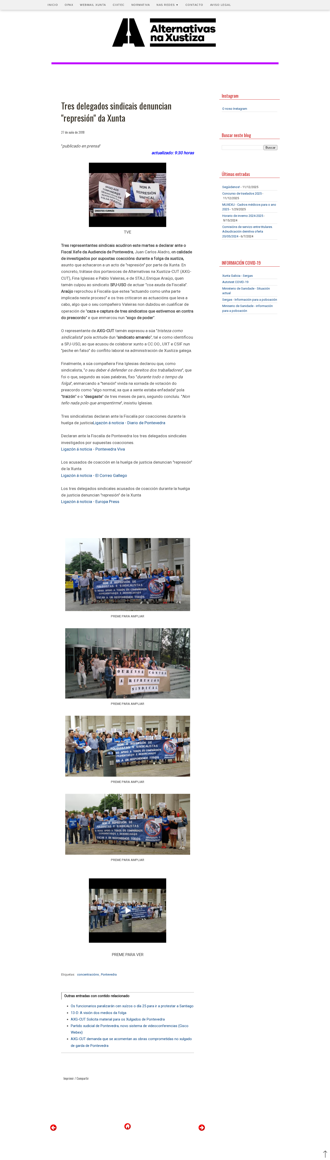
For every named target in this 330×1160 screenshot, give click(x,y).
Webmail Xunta (93, 4)
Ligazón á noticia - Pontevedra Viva (93, 449)
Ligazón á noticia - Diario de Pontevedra (129, 422)
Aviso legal (220, 4)
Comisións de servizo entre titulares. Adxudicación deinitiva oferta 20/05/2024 (247, 231)
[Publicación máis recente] (53, 1129)
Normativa (140, 4)
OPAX (69, 4)
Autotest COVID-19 (235, 282)
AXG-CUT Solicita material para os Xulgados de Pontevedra (118, 1019)
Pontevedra (109, 974)
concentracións (88, 974)
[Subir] (325, 1155)
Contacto (194, 4)
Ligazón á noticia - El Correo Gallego (94, 475)
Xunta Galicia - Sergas (237, 275)
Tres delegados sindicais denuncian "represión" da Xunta (116, 112)
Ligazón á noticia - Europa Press (90, 501)
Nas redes (168, 4)
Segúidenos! (231, 187)
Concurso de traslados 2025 (242, 193)
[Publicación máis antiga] (202, 1129)
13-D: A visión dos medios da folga (98, 1013)
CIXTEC (119, 4)
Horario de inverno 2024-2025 (242, 216)
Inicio (53, 4)
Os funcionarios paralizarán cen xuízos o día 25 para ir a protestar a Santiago (132, 1006)
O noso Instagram (234, 108)
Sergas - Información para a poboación (249, 299)
